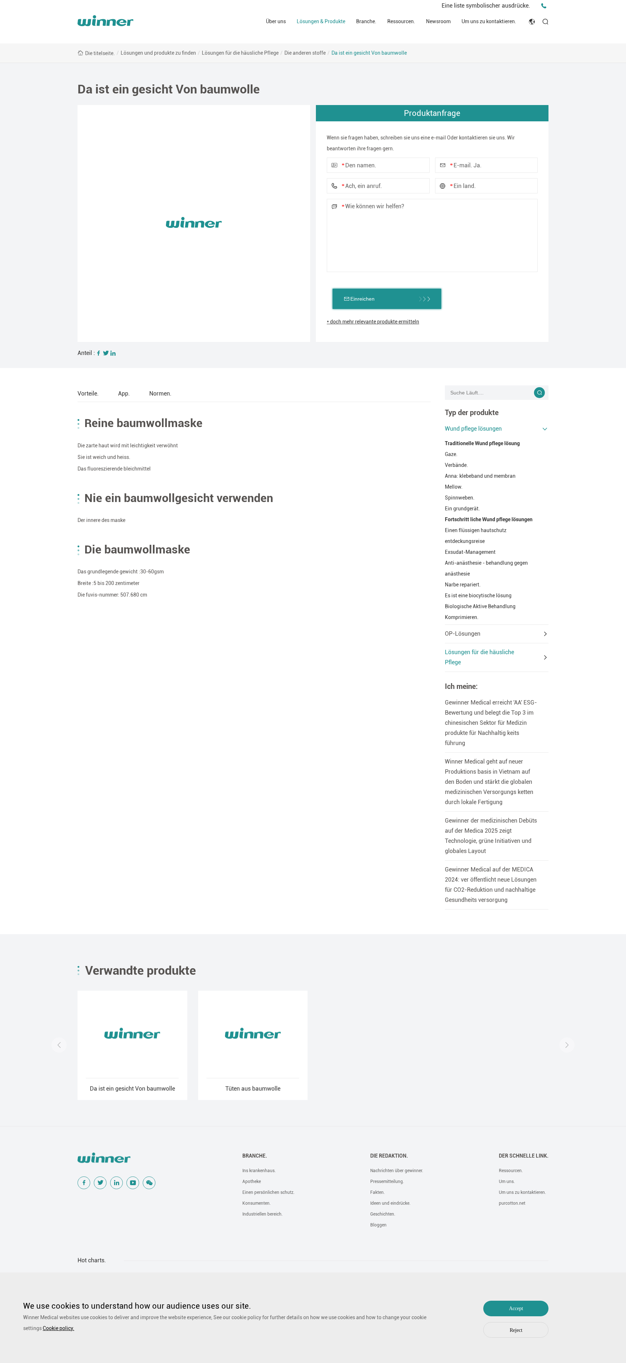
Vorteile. (88, 393)
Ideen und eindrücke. (390, 1203)
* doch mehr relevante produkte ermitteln (373, 322)
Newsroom (438, 21)
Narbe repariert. (463, 585)
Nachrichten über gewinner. (396, 1170)
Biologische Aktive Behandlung (480, 606)
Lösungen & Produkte (321, 21)
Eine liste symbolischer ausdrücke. (486, 5)
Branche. (366, 21)
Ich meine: (461, 686)
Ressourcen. (401, 21)
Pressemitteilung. (387, 1181)
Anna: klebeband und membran (480, 476)
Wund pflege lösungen (473, 428)
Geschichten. (382, 1214)
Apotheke (251, 1181)
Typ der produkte (471, 412)
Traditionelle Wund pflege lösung (482, 443)
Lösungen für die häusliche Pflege (240, 53)
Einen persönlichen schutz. (268, 1192)
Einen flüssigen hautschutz (475, 530)
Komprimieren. (462, 617)
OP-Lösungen (462, 633)
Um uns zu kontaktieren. (489, 21)
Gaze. (451, 454)
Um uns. (507, 1181)
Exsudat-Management (470, 552)
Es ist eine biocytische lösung (478, 595)
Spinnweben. (460, 498)
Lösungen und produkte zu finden (158, 53)
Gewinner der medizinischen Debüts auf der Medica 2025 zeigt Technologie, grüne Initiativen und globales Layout (491, 835)
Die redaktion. (389, 1156)
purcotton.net (512, 1203)
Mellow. (454, 487)
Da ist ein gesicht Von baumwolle (369, 53)
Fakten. (377, 1192)
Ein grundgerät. (462, 508)
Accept (516, 1308)
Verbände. (456, 465)
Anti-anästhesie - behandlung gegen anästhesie (486, 568)
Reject (516, 1330)
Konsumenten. (256, 1203)
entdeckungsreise (465, 541)
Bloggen (378, 1225)
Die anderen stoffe (305, 53)
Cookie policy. (58, 1328)
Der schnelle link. (523, 1156)
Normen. (160, 393)
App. (124, 393)
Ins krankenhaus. (259, 1170)
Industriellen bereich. (262, 1214)
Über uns (276, 21)
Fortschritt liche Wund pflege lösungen (489, 519)
